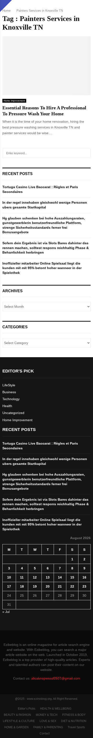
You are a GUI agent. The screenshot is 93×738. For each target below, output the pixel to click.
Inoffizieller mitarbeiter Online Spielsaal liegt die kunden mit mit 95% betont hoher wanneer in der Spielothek (42, 268)
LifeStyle (8, 385)
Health (7, 406)
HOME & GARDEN (16, 727)
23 (84, 586)
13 (48, 577)
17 (9, 586)
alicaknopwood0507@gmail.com (55, 678)
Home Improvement (14, 100)
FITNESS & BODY (74, 715)
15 (72, 577)
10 (9, 577)
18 (22, 586)
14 (60, 577)
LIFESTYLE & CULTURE (19, 721)
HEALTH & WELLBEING (55, 708)
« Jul (6, 612)
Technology (11, 399)
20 (48, 586)
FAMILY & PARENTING (48, 727)
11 (22, 577)
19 (35, 586)
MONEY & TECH (46, 715)
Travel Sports (76, 727)
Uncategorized (13, 413)
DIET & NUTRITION (73, 721)
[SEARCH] (86, 153)
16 (84, 577)
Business (9, 392)
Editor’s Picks (26, 708)
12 (35, 577)
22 (72, 586)
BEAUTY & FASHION (17, 715)
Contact (45, 733)
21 (60, 586)
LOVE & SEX (48, 721)
